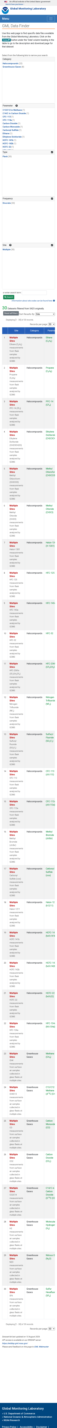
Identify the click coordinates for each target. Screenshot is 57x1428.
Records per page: (39, 324)
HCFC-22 (7, 147)
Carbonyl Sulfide (11, 130)
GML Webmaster (41, 1347)
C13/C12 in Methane (12, 110)
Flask (5, 156)
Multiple (7, 249)
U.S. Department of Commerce (19, 1413)
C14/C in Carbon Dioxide (14, 113)
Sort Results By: (27, 314)
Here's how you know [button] (14, 4)
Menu (5, 18)
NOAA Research (12, 1420)
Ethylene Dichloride (12, 137)
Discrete (7, 203)
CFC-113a (7, 120)
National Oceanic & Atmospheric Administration (28, 1417)
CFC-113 (7, 117)
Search (9, 297)
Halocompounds (10, 63)
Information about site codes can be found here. (32, 301)
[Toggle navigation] (51, 18)
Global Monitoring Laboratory (28, 8)
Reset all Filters (11, 313)
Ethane (6, 133)
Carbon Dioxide (10, 123)
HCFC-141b (8, 140)
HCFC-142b (8, 143)
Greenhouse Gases (12, 67)
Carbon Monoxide (11, 127)
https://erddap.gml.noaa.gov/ (15, 1343)
